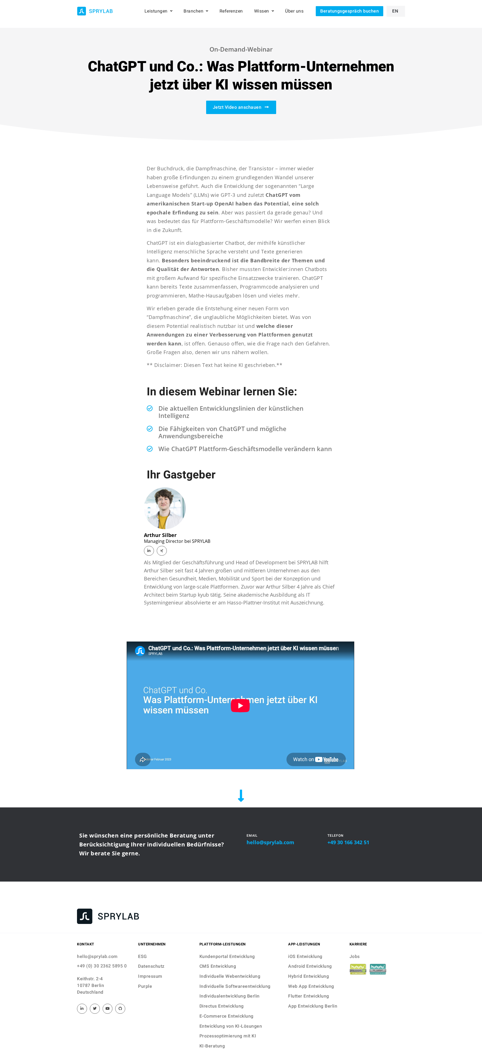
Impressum (150, 976)
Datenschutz (151, 966)
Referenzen (231, 11)
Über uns (294, 11)
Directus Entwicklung (221, 1006)
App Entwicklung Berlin (312, 1006)
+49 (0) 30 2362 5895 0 (102, 966)
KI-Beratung (212, 1046)
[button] (349, 11)
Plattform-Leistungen (222, 944)
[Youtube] (108, 1009)
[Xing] (162, 551)
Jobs (355, 956)
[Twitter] (95, 1009)
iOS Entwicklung (305, 956)
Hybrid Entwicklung (308, 976)
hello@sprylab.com (270, 842)
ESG (142, 956)
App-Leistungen (304, 944)
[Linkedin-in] (149, 551)
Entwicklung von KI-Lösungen (230, 1026)
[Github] (120, 1009)
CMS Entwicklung (217, 966)
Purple (145, 986)
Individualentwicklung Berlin (229, 996)
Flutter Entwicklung (308, 996)
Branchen (193, 11)
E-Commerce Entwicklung (226, 1016)
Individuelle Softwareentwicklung (235, 986)
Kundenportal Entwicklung (227, 956)
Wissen (261, 11)
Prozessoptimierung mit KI (227, 1036)
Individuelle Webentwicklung (230, 976)
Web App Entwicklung (311, 986)
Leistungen (156, 11)
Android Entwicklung (310, 966)
